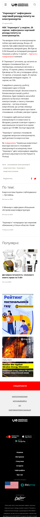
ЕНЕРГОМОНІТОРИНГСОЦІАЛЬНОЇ (20, 410)
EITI (20, 406)
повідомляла (10, 143)
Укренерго (21, 168)
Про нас (20, 475)
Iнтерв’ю (19, 466)
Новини (20, 452)
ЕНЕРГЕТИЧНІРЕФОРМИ (19, 397)
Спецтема (20, 461)
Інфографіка (20, 470)
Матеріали (19, 457)
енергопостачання (10, 171)
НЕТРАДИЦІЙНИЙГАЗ (20, 401)
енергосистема (9, 168)
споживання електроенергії (18, 165)
